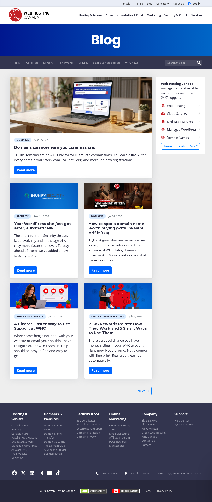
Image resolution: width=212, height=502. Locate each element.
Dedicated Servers (22, 442)
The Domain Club (54, 445)
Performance (66, 63)
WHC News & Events (30, 316)
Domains (48, 63)
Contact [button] (161, 3)
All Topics (15, 63)
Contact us (148, 440)
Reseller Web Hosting (24, 437)
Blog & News (149, 420)
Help (140, 3)
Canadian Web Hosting (20, 427)
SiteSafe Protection (88, 424)
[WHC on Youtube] (50, 473)
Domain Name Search (53, 427)
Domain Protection (88, 432)
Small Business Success (106, 63)
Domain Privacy (86, 437)
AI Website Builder (55, 450)
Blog (149, 3)
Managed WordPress (24, 445)
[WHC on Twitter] (24, 473)
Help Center (181, 420)
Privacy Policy (163, 491)
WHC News (131, 63)
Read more (26, 170)
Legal (148, 491)
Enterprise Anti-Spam (90, 428)
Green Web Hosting (154, 432)
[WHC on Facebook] (15, 473)
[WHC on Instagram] (41, 473)
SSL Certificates (86, 420)
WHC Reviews (150, 428)
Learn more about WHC (181, 146)
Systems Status (183, 424)
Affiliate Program (119, 437)
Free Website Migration (19, 456)
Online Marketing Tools (119, 427)
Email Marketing (119, 433)
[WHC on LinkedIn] (33, 473)
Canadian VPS (19, 433)
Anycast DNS (19, 450)
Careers (146, 445)
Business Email (53, 454)
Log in (196, 3)
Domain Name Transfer (53, 436)
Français (125, 3)
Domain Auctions (54, 442)
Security (83, 63)
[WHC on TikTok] (59, 473)
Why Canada (149, 437)
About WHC (149, 424)
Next (141, 391)
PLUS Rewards (118, 442)
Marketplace (116, 445)
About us (178, 3)
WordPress (32, 63)
